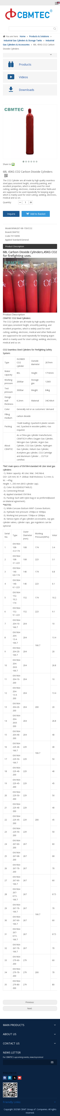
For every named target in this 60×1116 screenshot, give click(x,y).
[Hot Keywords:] (55, 29)
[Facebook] (5, 1078)
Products (25, 64)
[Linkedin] (10, 1078)
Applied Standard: (13, 239)
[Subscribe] (52, 1062)
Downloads (26, 90)
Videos (23, 77)
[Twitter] (14, 1078)
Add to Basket (37, 214)
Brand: (8, 232)
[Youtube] (19, 1078)
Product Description (14, 246)
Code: (7, 236)
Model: (8, 228)
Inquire (11, 214)
